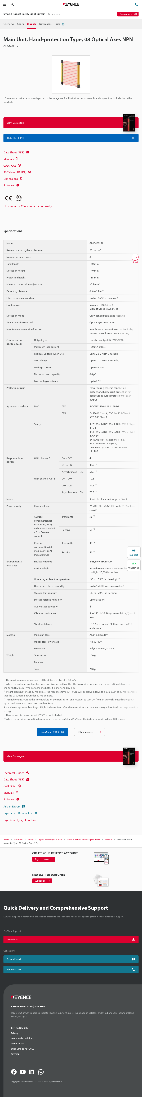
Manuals (8, 159)
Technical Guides (13, 773)
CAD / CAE (9, 165)
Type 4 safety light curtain (19, 820)
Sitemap (15, 1053)
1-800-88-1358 (14, 969)
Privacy (14, 1033)
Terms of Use (17, 1043)
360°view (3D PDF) (14, 172)
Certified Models (19, 1027)
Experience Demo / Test (18, 813)
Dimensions (10, 178)
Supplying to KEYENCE (22, 1048)
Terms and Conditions (22, 1038)
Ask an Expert (11, 806)
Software (9, 185)
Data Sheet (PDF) (13, 152)
